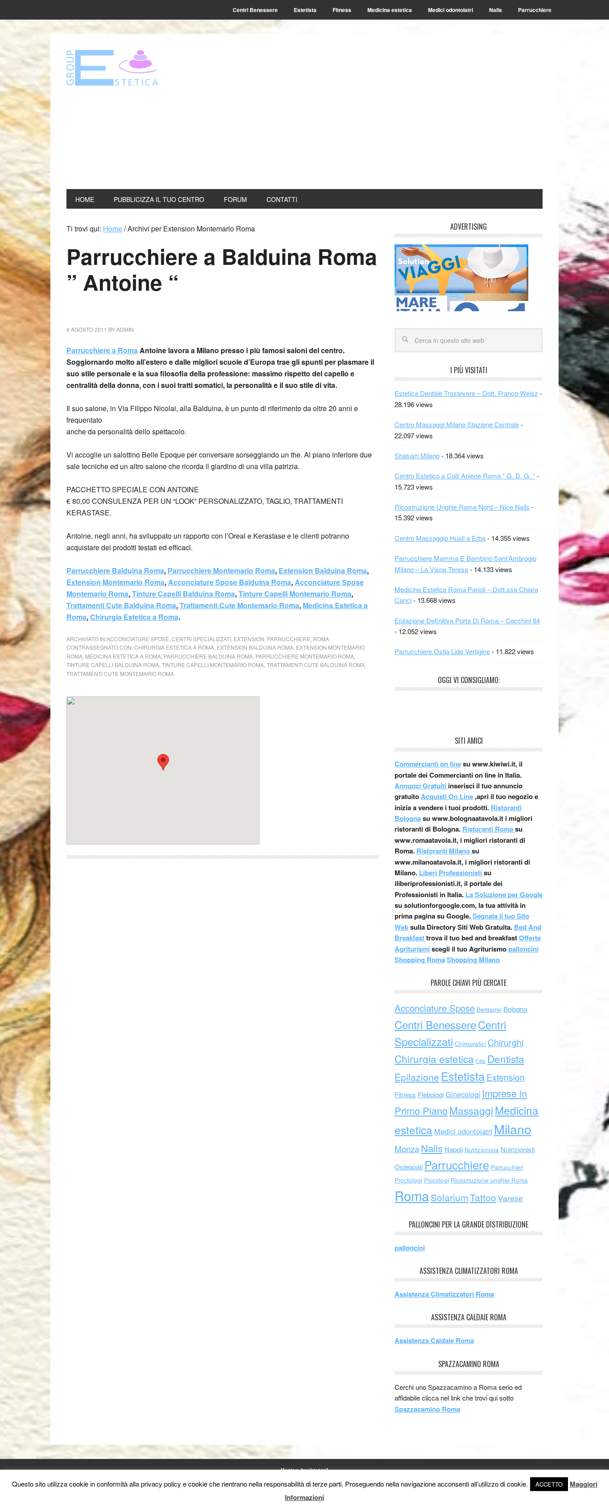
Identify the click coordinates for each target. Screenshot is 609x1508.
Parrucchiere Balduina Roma (115, 570)
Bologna (515, 1009)
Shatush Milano (417, 455)
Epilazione (417, 1077)
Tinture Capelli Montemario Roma (295, 594)
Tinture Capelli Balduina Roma (183, 594)
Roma (321, 639)
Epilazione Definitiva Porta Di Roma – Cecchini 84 (467, 620)
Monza (407, 1148)
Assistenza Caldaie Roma (434, 1340)
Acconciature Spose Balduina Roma (229, 582)
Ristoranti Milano (444, 851)
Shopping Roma (420, 959)
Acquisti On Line (447, 796)
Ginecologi (462, 1094)
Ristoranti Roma (488, 829)
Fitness (405, 1094)
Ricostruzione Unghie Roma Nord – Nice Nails (462, 506)
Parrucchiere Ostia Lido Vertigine (442, 651)
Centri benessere (126, 68)
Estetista (463, 1076)
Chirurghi (505, 1042)
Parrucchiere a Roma (102, 350)
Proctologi (408, 1180)
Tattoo (483, 1197)
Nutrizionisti (518, 1149)
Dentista (505, 1058)
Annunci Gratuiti (421, 786)
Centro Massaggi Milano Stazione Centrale (457, 424)
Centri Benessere (435, 1024)
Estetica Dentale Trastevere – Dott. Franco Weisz (466, 393)
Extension (249, 639)
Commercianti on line (428, 764)
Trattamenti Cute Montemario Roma (239, 605)
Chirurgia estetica (434, 1058)
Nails (432, 1148)
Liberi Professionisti (451, 873)
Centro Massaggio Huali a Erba (440, 538)
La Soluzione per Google (504, 894)
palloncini (523, 949)
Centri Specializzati (201, 639)
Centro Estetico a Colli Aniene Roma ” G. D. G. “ (465, 475)
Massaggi (471, 1110)
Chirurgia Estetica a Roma (134, 617)
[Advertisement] (395, 112)
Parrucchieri (507, 1167)
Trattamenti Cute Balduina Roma (121, 605)
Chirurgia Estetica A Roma (174, 647)
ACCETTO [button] (549, 1484)
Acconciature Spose (138, 639)
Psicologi (436, 1180)
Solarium (449, 1197)
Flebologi (431, 1094)
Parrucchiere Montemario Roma (221, 570)
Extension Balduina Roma (323, 570)
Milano (512, 1129)
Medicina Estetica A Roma (123, 656)
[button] (163, 762)
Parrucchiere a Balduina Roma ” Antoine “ (221, 269)
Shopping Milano (473, 959)
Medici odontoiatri (463, 1131)
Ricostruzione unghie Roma (489, 1180)
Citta (481, 1061)
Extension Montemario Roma (115, 582)
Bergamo (489, 1009)
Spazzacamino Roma (427, 1409)
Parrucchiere (288, 639)
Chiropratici (470, 1043)
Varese (510, 1197)
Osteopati (409, 1166)
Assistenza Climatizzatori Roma (444, 1294)
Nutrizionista (482, 1149)
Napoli (453, 1149)
